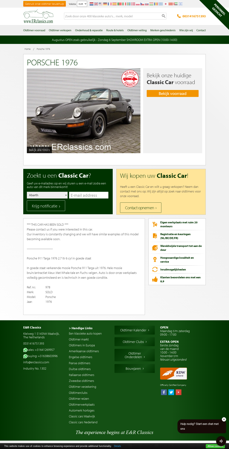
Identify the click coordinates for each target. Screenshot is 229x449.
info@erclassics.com (36, 362)
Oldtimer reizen (79, 399)
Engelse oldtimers (80, 357)
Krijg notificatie (44, 206)
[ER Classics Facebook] (164, 392)
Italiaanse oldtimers (81, 375)
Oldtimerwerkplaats (82, 404)
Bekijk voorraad (173, 93)
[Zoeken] (163, 16)
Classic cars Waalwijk (82, 416)
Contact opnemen (139, 207)
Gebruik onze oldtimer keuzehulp (44, 4)
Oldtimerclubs (78, 393)
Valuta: (72, 4)
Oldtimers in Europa (82, 345)
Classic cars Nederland (83, 422)
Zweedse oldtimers (81, 381)
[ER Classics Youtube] (178, 392)
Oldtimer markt (79, 339)
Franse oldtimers (79, 363)
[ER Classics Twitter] (171, 392)
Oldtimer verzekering (82, 387)
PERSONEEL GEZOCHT (218, 10)
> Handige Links (80, 328)
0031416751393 (194, 16)
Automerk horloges (81, 410)
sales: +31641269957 (41, 350)
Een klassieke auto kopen (85, 333)
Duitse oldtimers (80, 369)
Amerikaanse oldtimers (84, 351)
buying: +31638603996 (42, 356)
